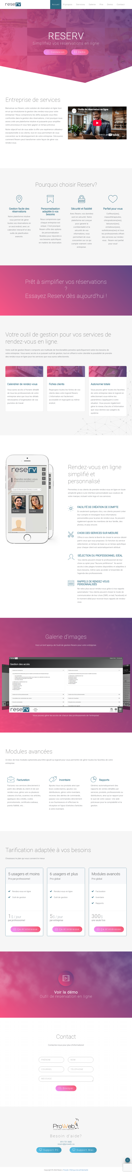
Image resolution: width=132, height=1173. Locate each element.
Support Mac (85, 1150)
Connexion (57, 52)
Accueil (55, 4)
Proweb (65, 1170)
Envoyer (68, 1088)
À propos (67, 4)
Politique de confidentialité (79, 1170)
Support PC (50, 1150)
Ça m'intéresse (27, 929)
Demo (110, 4)
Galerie (92, 4)
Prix (101, 4)
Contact (121, 4)
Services (80, 4)
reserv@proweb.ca (66, 1144)
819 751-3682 (66, 1142)
